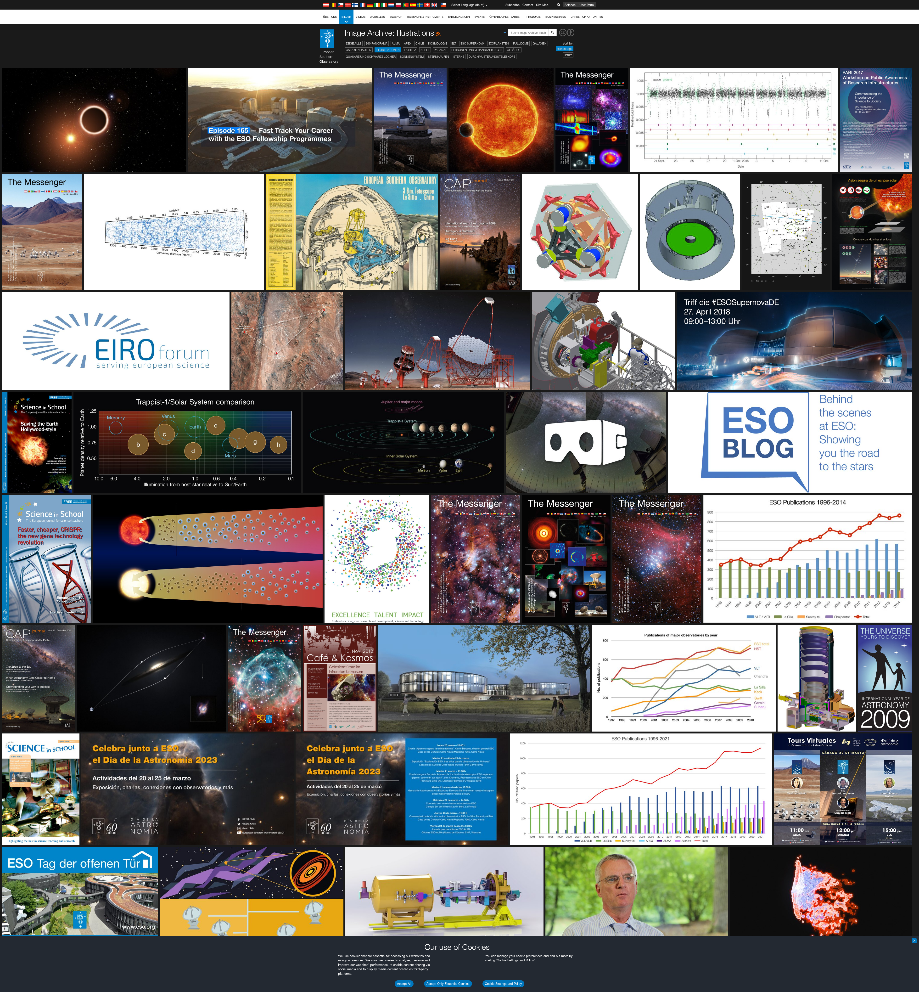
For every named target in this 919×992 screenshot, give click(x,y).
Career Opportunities (587, 16)
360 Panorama (376, 43)
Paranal (440, 50)
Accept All (404, 984)
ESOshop (396, 16)
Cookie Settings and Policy (503, 984)
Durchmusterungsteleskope (492, 56)
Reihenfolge (564, 49)
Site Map (542, 5)
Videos (360, 16)
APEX (407, 43)
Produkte (534, 16)
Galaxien (540, 43)
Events (480, 16)
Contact (527, 5)
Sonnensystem (412, 56)
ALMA (396, 43)
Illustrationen (388, 50)
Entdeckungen (459, 16)
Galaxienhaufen (358, 50)
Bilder (346, 16)
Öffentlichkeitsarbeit (505, 16)
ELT (453, 43)
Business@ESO (555, 16)
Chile (419, 43)
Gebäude (513, 50)
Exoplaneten (498, 43)
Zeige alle (353, 43)
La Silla (410, 50)
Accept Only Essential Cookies (448, 984)
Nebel (425, 50)
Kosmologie (437, 43)
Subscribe (512, 5)
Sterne (458, 56)
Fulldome (520, 43)
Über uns (330, 16)
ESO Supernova (472, 43)
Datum (568, 55)
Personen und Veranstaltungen (477, 50)
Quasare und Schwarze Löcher (371, 56)
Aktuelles (377, 16)
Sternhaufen (438, 56)
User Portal (586, 5)
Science (570, 5)
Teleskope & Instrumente (425, 16)
